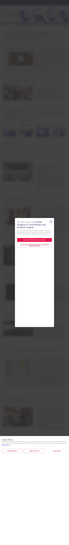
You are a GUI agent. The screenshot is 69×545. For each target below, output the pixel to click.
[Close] (51, 222)
